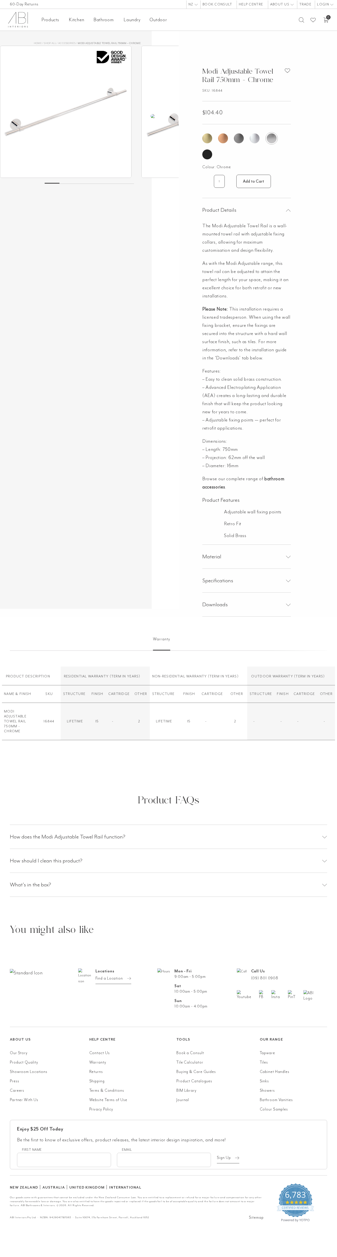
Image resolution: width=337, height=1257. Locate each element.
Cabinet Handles (275, 1071)
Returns (96, 1071)
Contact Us (99, 1052)
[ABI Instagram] (279, 995)
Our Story (19, 1052)
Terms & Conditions (106, 1090)
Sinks (264, 1081)
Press (14, 1081)
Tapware (267, 1052)
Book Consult (217, 4)
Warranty (97, 1062)
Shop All (50, 43)
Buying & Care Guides (196, 1071)
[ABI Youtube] (248, 995)
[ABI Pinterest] (295, 995)
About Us (280, 4)
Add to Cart (253, 181)
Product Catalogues (194, 1081)
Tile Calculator (189, 1062)
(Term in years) (125, 676)
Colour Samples (274, 1109)
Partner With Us (24, 1099)
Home (38, 43)
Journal (182, 1099)
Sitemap (256, 1217)
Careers (17, 1090)
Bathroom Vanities (276, 1099)
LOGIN (323, 4)
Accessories (66, 43)
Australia (53, 1187)
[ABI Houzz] (315, 995)
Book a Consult (190, 1052)
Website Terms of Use (108, 1099)
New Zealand (24, 1187)
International (125, 1187)
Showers (267, 1090)
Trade (305, 4)
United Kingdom (87, 1187)
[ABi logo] (49, 992)
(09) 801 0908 (265, 978)
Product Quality (24, 1062)
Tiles (264, 1062)
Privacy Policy (101, 1109)
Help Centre (251, 4)
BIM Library (186, 1090)
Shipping (97, 1081)
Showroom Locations (28, 1071)
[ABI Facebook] (265, 995)
